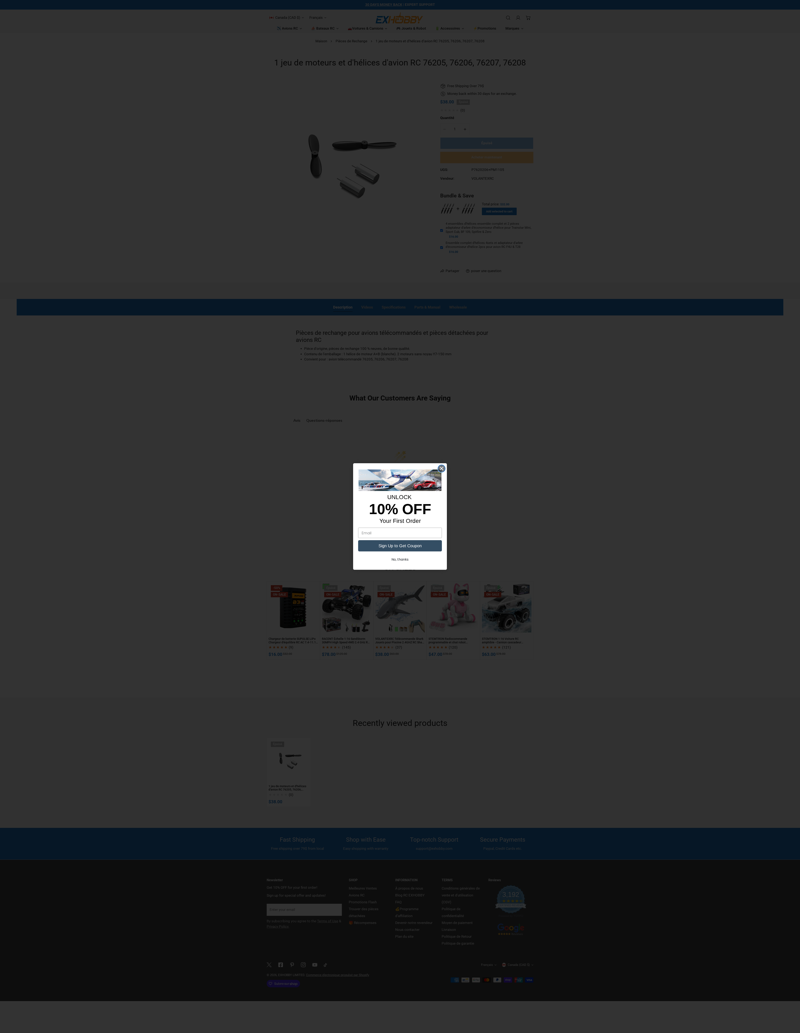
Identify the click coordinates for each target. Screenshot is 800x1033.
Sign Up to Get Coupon (400, 545)
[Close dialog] (441, 468)
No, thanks (400, 559)
